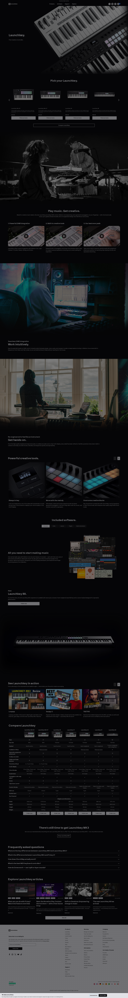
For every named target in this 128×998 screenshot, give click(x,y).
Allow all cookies (103, 995)
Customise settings (93, 995)
